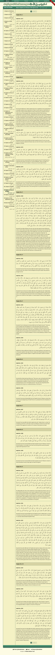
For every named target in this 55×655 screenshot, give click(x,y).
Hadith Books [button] (16, 1)
